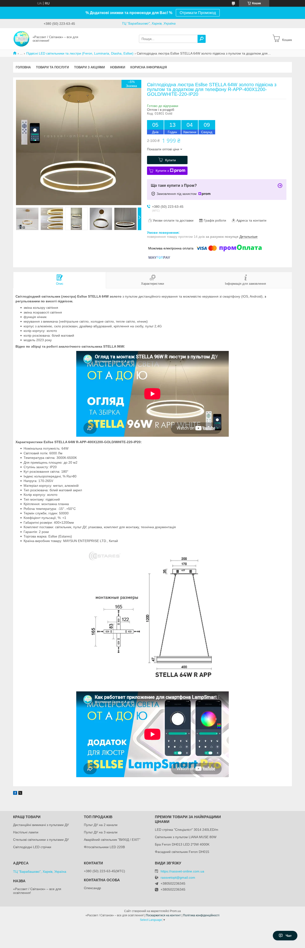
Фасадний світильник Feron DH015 (182, 852)
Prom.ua (175, 911)
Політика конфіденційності (201, 915)
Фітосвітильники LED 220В (104, 847)
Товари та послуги (52, 67)
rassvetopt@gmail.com (178, 877)
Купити (170, 160)
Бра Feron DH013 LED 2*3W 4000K (182, 844)
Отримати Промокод (198, 13)
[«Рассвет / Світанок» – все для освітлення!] (21, 39)
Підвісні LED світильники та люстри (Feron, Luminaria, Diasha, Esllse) (79, 53)
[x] (20, 794)
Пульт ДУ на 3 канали (100, 832)
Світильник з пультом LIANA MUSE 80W (185, 837)
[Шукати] (202, 39)
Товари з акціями (89, 67)
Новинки (117, 67)
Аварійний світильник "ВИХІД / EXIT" (112, 840)
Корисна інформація (148, 67)
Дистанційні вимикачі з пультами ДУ (41, 825)
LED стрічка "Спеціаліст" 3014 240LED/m (186, 829)
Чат (289, 936)
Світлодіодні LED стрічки (32, 847)
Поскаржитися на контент (163, 915)
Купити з (162, 170)
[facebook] (15, 794)
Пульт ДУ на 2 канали (100, 825)
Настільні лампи (25, 832)
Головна (23, 67)
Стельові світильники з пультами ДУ (41, 840)
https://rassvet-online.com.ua (182, 871)
